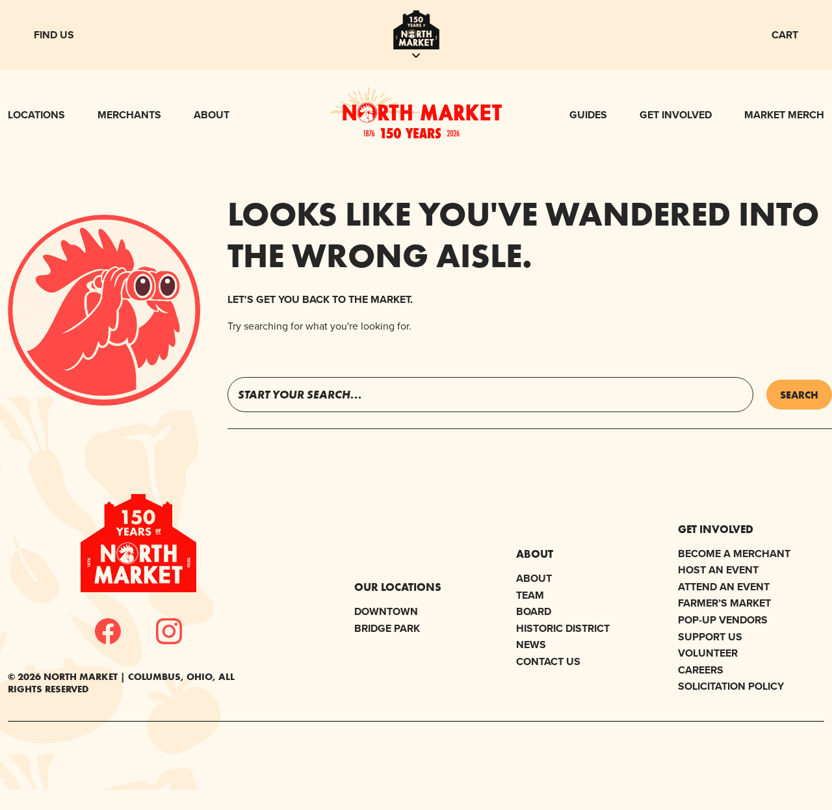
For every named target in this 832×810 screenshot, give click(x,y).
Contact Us (548, 661)
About (211, 114)
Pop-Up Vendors (723, 619)
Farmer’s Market (724, 602)
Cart (785, 34)
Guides (588, 114)
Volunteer (708, 653)
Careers (700, 669)
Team (530, 595)
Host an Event (718, 569)
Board (533, 611)
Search (799, 394)
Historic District (563, 628)
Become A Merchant (734, 553)
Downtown (386, 611)
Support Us (710, 636)
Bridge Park (387, 628)
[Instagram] (169, 631)
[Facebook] (108, 631)
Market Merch (784, 114)
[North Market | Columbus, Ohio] (416, 134)
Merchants (129, 114)
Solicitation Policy (731, 686)
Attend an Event (724, 586)
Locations (36, 114)
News (531, 644)
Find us (54, 34)
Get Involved (676, 114)
